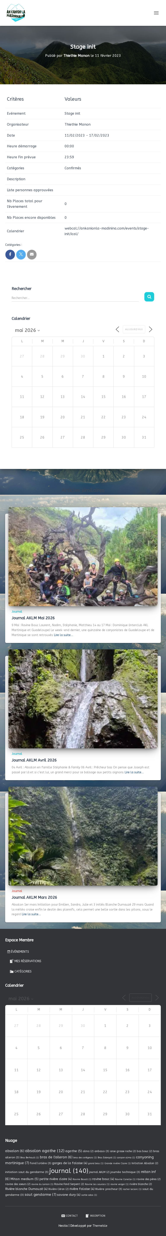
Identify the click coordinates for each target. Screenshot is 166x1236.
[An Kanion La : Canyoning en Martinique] (17, 13)
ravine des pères (148, 1179)
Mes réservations (27, 961)
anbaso (101, 1151)
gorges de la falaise (69, 1163)
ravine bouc (103, 1179)
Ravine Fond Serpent (69, 1184)
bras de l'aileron (56, 1157)
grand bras (96, 1163)
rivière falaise (82, 1189)
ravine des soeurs (17, 1184)
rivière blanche (140, 1184)
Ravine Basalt (82, 1179)
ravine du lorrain (42, 1184)
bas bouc (144, 1151)
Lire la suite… (63, 635)
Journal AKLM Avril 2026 (34, 760)
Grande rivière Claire (117, 1163)
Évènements (20, 952)
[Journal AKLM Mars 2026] (83, 836)
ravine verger (119, 1184)
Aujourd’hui (134, 329)
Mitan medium (24, 1179)
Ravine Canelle (125, 1179)
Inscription (97, 1215)
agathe (73, 1151)
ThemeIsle (100, 1226)
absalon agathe (44, 1150)
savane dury (68, 1195)
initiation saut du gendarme (26, 1172)
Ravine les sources (97, 1184)
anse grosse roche (123, 1151)
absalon (14, 1151)
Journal (17, 611)
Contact (72, 1215)
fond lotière (40, 1163)
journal (68, 1171)
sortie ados (89, 1195)
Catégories (23, 971)
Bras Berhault (29, 1157)
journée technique (125, 1172)
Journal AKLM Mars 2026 (34, 897)
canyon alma (126, 1157)
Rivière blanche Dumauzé (26, 1189)
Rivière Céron (58, 1189)
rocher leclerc (132, 1189)
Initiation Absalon (145, 1163)
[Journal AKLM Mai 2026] (83, 556)
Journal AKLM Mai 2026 (33, 618)
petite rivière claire (55, 1179)
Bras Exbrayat (107, 1157)
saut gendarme (40, 1195)
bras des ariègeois (85, 1157)
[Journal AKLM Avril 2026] (83, 699)
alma (88, 1151)
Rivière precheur (108, 1189)
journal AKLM (99, 1172)
